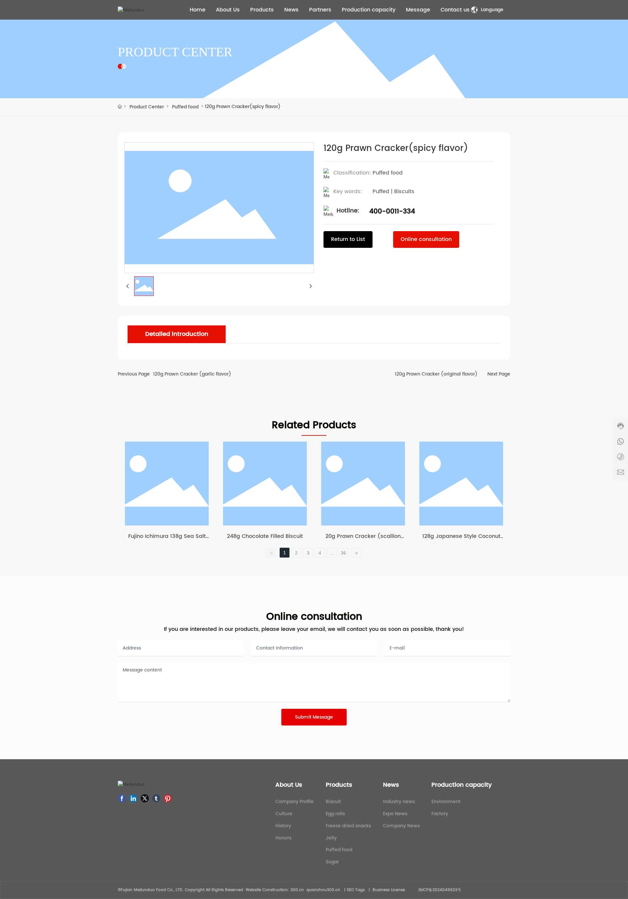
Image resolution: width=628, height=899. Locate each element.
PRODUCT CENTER (175, 52)
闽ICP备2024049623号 (439, 890)
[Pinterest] (168, 798)
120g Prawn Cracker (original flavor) (436, 374)
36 (343, 553)
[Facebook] (122, 798)
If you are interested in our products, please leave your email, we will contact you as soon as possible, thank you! (314, 629)
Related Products (314, 425)
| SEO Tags (354, 890)
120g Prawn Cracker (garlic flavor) (192, 374)
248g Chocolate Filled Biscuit (265, 536)
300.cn (297, 890)
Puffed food (185, 106)
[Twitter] (145, 798)
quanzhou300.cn (323, 890)
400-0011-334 (392, 211)
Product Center (147, 106)
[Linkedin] (133, 798)
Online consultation (314, 617)
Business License (389, 890)
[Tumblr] (156, 798)
